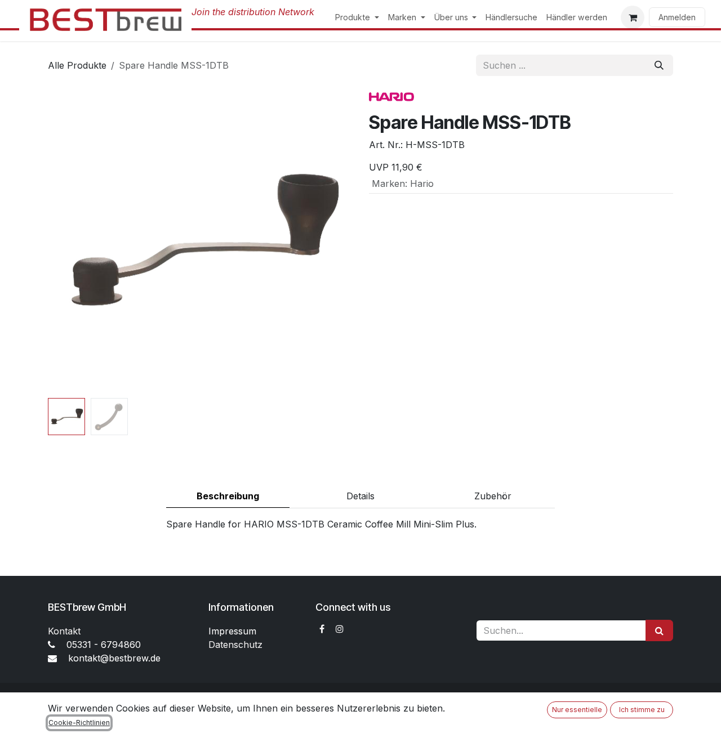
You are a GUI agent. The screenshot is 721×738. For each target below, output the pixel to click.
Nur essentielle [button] (577, 709)
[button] (63, 241)
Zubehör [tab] (492, 496)
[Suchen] (659, 65)
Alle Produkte (77, 65)
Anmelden (677, 17)
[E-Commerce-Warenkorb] (632, 17)
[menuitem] (357, 17)
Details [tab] (360, 496)
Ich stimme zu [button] (642, 709)
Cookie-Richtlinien (79, 722)
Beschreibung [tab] (228, 496)
